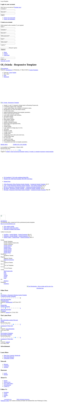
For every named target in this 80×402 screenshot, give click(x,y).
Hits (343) (10, 325)
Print (5, 75)
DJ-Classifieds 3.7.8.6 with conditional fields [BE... (16, 177)
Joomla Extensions (23, 234)
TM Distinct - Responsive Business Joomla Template (14, 295)
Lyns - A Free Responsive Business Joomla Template (17, 185)
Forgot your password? (9, 17)
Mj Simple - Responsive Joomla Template (14, 188)
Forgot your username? (9, 19)
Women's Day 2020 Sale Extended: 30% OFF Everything (18, 178)
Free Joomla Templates (36, 185)
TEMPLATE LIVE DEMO (20, 144)
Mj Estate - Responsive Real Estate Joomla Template (17, 189)
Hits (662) (10, 339)
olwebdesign (9, 70)
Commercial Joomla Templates (37, 184)
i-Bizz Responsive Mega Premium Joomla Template (16, 184)
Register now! (17, 7)
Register (3, 49)
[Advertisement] (40, 90)
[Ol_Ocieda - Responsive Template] (10, 102)
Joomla (2, 321)
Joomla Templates (33, 70)
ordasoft (8, 312)
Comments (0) (4, 325)
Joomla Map (4, 305)
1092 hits (3, 309)
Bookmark (6, 76)
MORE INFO (4, 144)
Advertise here (40, 288)
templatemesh (9, 302)
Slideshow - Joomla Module (11, 236)
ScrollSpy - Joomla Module (10, 234)
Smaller (14, 72)
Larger (10, 72)
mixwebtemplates (10, 328)
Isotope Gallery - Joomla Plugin (11, 237)
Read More (8, 299)
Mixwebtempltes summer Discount (9, 320)
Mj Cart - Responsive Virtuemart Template (14, 187)
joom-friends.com (7, 399)
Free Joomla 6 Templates (7, 333)
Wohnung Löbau (5, 400)
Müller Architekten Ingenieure (23, 399)
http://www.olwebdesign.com (8, 223)
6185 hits (3, 299)
